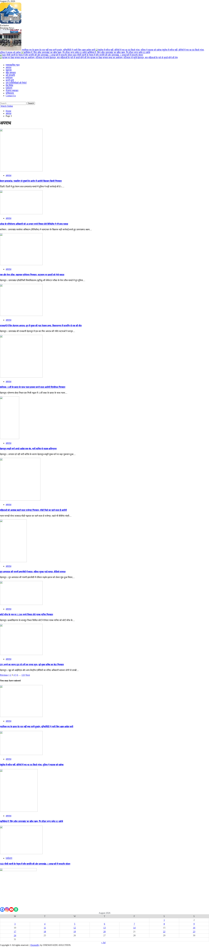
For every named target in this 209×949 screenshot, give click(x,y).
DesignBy (35, 945)
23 (194, 931)
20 (104, 931)
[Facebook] (2, 909)
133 (23, 675)
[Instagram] (7, 909)
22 (164, 931)
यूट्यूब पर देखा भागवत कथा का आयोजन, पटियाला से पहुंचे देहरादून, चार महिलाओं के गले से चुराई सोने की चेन (134, 57)
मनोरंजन (9, 78)
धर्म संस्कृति (10, 75)
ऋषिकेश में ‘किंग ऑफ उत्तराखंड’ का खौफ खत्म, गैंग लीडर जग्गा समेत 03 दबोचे (118, 52)
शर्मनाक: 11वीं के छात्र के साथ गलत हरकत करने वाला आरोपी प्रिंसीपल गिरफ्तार (32, 387)
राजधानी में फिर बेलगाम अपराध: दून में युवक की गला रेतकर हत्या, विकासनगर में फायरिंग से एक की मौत (41, 325)
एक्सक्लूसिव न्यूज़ (12, 65)
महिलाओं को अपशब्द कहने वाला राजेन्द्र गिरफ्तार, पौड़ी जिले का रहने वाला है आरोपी (33, 510)
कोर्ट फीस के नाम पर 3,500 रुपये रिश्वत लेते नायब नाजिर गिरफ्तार (26, 614)
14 (134, 928)
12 (75, 928)
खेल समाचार (11, 72)
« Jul (103, 942)
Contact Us (11, 95)
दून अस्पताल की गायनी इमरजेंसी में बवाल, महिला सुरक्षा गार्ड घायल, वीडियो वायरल (33, 572)
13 (104, 928)
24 (15, 935)
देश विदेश (9, 85)
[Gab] (16, 909)
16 (194, 928)
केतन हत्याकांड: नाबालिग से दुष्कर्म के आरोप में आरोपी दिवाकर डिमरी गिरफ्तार (31, 181)
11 (45, 928)
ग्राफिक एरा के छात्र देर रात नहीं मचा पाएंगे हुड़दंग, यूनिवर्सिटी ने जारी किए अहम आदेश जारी (59, 50)
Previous (4, 675)
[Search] (1, 100)
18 (45, 931)
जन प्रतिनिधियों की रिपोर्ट (16, 83)
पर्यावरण (9, 88)
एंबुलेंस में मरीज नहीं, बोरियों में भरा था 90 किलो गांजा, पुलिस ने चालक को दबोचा (32, 765)
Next (27, 675)
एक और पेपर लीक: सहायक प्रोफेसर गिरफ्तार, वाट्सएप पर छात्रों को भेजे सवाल (32, 275)
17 (15, 931)
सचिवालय (10, 93)
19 (75, 931)
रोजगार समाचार (12, 90)
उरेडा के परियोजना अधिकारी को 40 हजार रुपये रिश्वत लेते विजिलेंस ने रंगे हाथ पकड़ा (34, 224)
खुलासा (9, 70)
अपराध (8, 67)
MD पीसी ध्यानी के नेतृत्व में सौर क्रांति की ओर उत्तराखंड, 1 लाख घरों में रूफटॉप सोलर (108, 55)
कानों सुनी (10, 80)
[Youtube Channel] (11, 909)
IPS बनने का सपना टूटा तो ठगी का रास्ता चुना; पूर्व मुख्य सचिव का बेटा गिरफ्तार (32, 664)
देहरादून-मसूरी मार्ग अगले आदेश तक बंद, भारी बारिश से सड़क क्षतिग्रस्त (28, 448)
